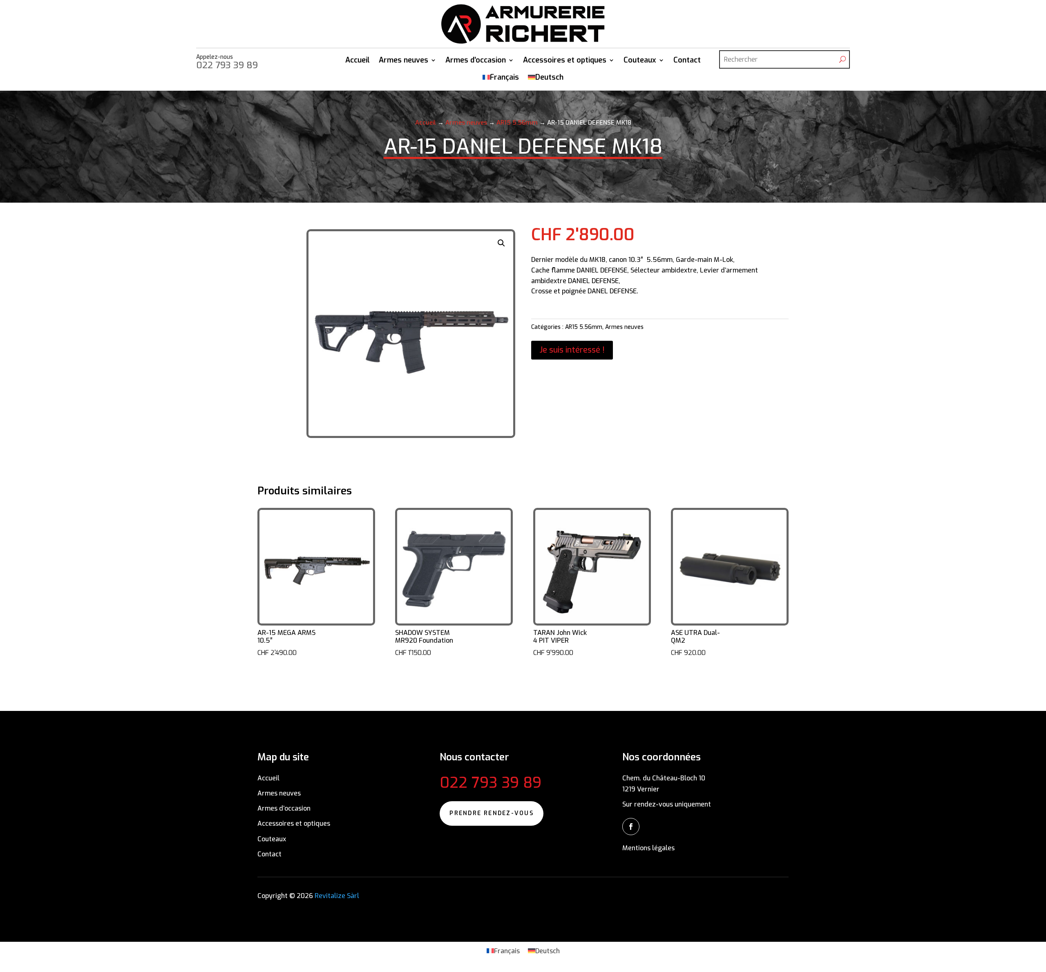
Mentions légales (648, 848)
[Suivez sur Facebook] (630, 826)
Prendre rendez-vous (491, 813)
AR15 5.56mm (517, 122)
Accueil (357, 61)
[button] (501, 243)
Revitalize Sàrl (336, 896)
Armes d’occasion (475, 61)
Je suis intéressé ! (572, 349)
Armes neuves (403, 61)
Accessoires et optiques (564, 61)
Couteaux (640, 61)
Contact (687, 61)
